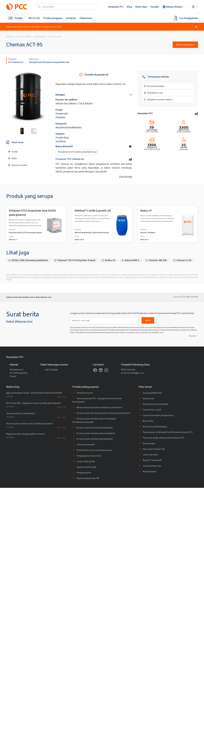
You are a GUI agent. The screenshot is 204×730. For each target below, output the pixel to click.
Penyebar (60, 117)
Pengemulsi (62, 113)
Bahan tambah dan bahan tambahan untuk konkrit (99, 407)
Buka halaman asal (43, 297)
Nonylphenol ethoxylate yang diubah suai (49, 62)
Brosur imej (148, 420)
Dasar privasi (148, 398)
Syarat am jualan (19, 165)
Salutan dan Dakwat (66, 103)
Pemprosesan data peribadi (155, 404)
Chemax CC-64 (183, 260)
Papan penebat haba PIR (88, 478)
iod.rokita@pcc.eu (135, 372)
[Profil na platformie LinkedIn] (100, 370)
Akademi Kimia (149, 471)
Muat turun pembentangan (155, 426)
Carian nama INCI (150, 454)
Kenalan (154, 6)
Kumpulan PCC (116, 6)
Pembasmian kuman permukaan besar (94, 450)
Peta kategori (149, 443)
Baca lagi (192, 336)
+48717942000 (51, 369)
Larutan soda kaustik (86, 461)
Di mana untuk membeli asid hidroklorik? (95, 427)
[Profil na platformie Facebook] (95, 370)
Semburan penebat (86, 444)
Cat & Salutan (85, 103)
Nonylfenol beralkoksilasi (69, 127)
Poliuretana (85, 18)
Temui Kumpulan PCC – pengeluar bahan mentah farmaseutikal (96, 400)
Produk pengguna (52, 18)
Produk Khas (62, 137)
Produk (18, 18)
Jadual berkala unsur (152, 465)
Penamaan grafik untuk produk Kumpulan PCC (164, 437)
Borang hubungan (155, 86)
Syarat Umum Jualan (152, 409)
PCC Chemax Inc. (16, 62)
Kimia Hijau (141, 6)
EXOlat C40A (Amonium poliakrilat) (29, 260)
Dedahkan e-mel (155, 92)
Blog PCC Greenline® (152, 460)
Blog (129, 6)
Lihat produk (125, 176)
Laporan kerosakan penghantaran (158, 415)
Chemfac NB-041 (158, 260)
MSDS (14, 158)
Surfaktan (71, 18)
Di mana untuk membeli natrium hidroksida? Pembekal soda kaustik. (94, 420)
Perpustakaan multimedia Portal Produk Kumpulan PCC (168, 432)
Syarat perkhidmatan (152, 392)
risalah (14, 151)
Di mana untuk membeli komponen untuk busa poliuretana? (104, 413)
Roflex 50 (110, 260)
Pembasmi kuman (85, 392)
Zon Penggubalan (188, 18)
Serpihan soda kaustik (86, 467)
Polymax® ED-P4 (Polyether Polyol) (76, 260)
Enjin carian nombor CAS (154, 449)
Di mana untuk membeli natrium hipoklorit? (96, 433)
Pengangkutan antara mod (89, 455)
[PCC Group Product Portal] (16, 6)
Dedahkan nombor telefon (160, 99)
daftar (148, 320)
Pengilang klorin (84, 472)
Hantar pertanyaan (185, 44)
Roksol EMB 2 (132, 260)
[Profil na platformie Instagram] (106, 370)
